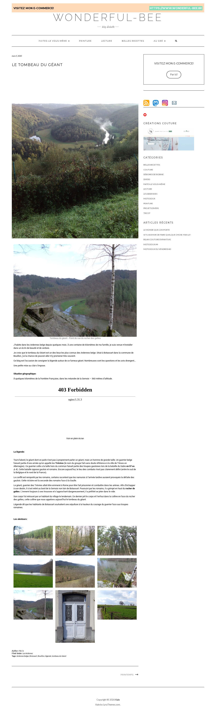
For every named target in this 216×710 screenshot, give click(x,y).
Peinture (85, 41)
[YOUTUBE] (144, 114)
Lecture (106, 41)
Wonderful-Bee (108, 17)
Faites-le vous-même (53, 41)
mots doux (149, 198)
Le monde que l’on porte (156, 230)
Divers (146, 179)
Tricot (146, 213)
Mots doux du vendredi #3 (157, 249)
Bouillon (41, 656)
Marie (21, 651)
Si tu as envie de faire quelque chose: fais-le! (167, 234)
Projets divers (151, 208)
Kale (117, 699)
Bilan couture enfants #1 (157, 239)
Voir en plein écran (75, 438)
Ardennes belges (23, 656)
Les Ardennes (28, 653)
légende (48, 656)
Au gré (159, 41)
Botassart (33, 656)
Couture (148, 169)
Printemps (127, 674)
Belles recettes (133, 41)
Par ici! (174, 74)
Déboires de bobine (153, 174)
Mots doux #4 (150, 244)
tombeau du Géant (59, 656)
